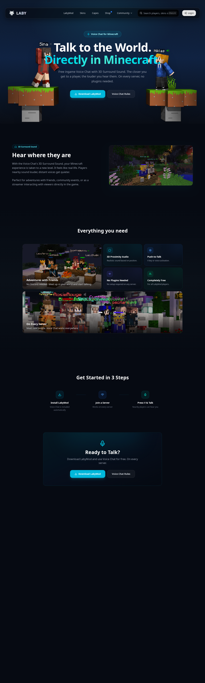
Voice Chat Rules (121, 93)
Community (123, 13)
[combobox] (156, 13)
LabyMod (68, 13)
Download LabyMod (89, 93)
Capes (95, 13)
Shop (108, 13)
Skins (83, 13)
